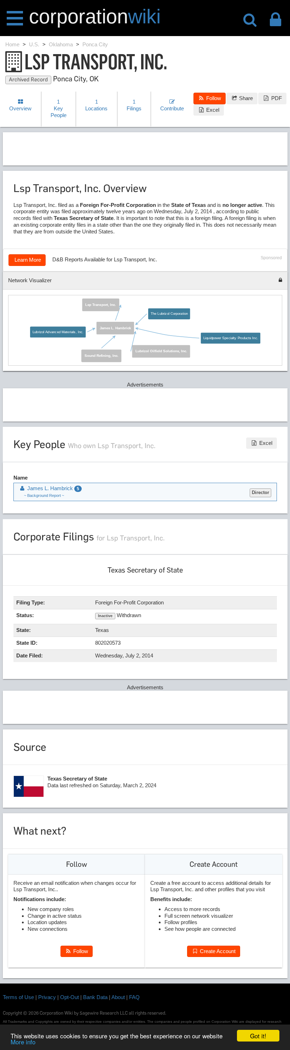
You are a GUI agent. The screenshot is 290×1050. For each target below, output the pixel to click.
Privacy (47, 997)
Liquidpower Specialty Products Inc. (230, 338)
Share (245, 98)
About (118, 997)
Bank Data (95, 997)
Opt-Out (69, 997)
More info (23, 1041)
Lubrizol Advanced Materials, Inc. (58, 332)
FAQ (134, 997)
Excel (212, 110)
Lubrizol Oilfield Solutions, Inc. (161, 351)
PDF (276, 98)
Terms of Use (18, 997)
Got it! (258, 1035)
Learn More (27, 260)
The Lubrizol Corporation (169, 314)
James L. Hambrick (115, 328)
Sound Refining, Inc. (101, 356)
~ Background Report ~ (44, 495)
